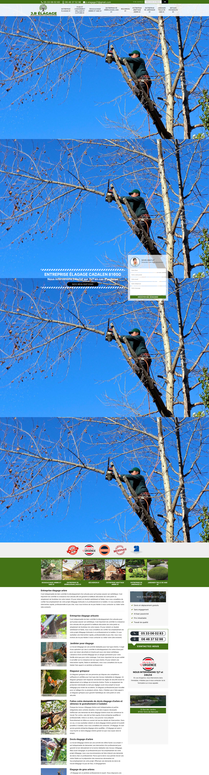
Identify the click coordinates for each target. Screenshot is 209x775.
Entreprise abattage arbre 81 (137, 10)
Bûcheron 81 (125, 10)
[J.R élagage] (43, 10)
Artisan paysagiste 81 (173, 10)
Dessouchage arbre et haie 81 (95, 10)
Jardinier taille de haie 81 (162, 10)
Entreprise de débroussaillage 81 (111, 10)
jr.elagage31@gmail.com (98, 2)
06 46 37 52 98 (72, 2)
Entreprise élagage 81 (65, 10)
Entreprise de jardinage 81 (149, 10)
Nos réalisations (82, 284)
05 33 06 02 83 (51, 2)
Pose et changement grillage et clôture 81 (79, 10)
